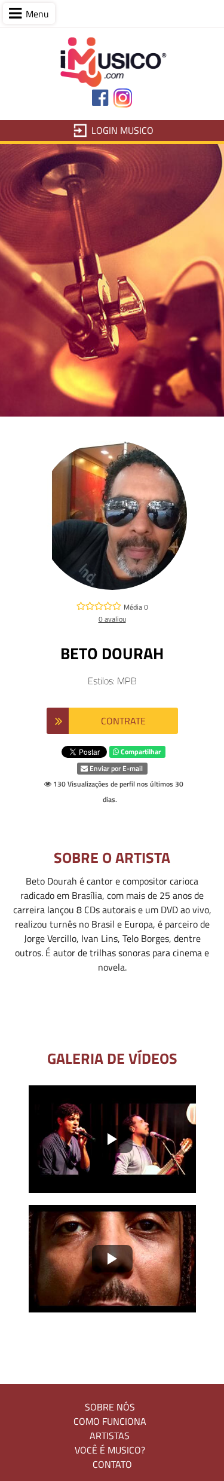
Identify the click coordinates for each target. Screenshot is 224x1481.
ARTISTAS (110, 1435)
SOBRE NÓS (110, 1407)
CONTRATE (123, 721)
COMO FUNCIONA (109, 1421)
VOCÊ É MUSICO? (110, 1450)
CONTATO (112, 1464)
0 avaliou (112, 619)
